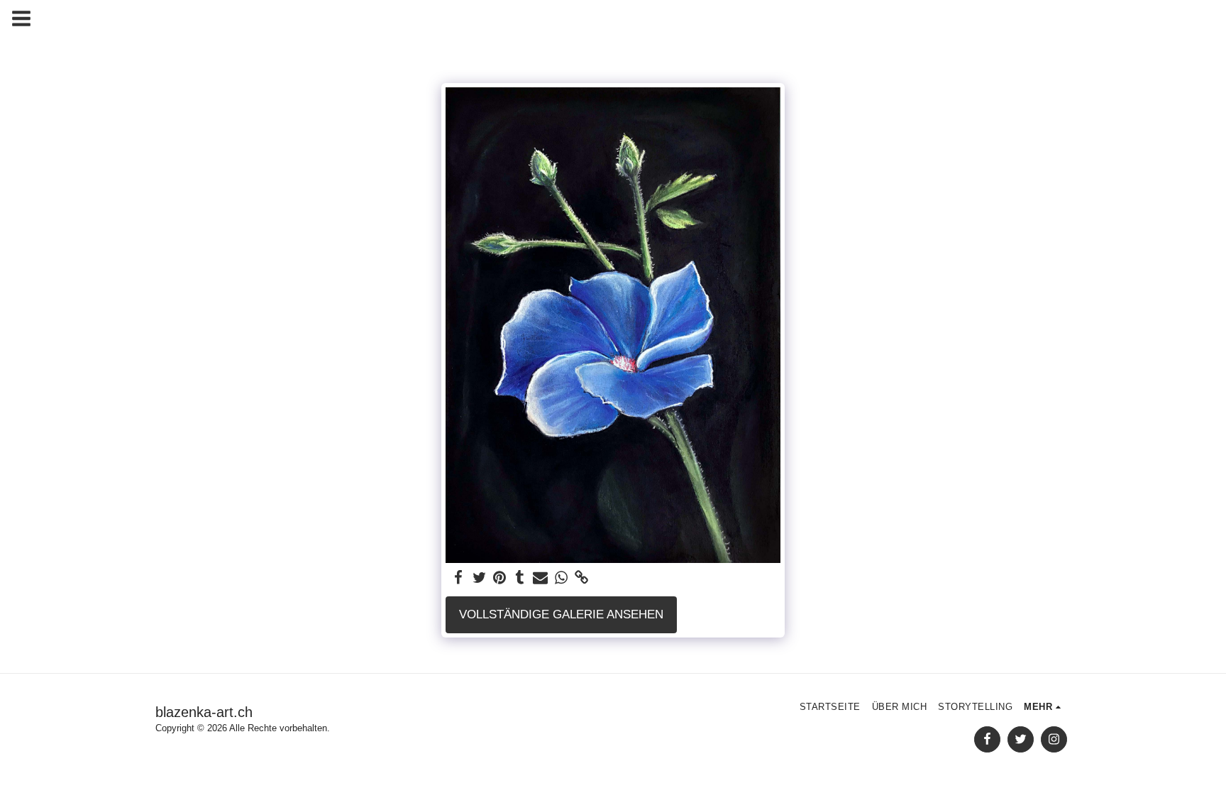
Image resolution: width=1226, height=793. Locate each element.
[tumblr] (519, 578)
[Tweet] (479, 578)
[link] (581, 578)
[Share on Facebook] (458, 578)
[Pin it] (499, 578)
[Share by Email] (540, 578)
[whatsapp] (560, 578)
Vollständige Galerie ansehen (561, 614)
